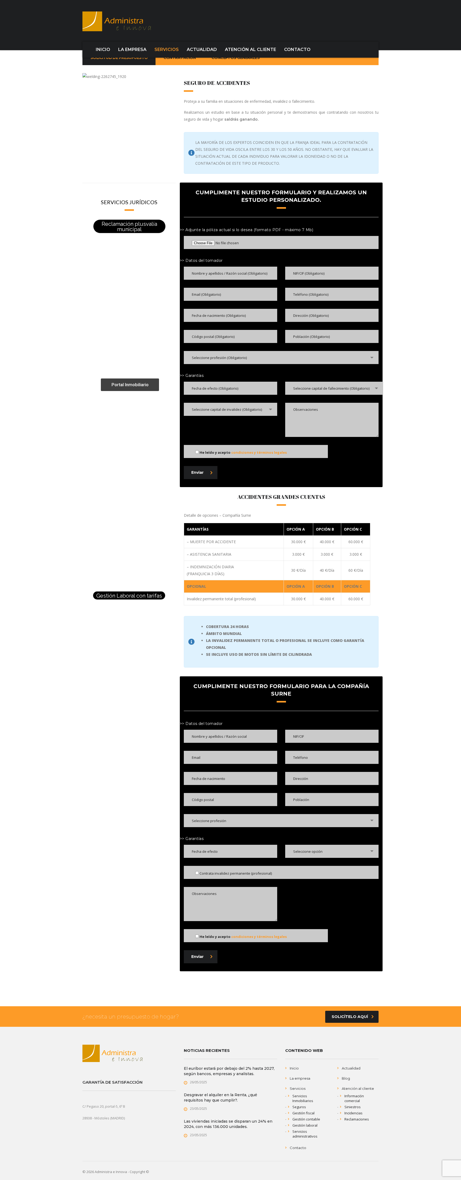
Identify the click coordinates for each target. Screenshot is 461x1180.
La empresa (300, 1078)
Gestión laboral (304, 1125)
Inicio (294, 1068)
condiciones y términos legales (259, 452)
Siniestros (352, 1106)
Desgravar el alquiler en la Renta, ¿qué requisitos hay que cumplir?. (220, 1097)
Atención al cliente (358, 1088)
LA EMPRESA (132, 49)
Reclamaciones (356, 1119)
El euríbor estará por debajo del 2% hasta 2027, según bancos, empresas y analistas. (229, 1071)
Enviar (197, 472)
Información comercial (354, 1098)
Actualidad (351, 1068)
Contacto (298, 1148)
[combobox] (281, 357)
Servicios (297, 1088)
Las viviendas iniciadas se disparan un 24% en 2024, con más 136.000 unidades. (228, 1124)
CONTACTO (297, 49)
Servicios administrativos (304, 1134)
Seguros (299, 1106)
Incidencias (353, 1113)
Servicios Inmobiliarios (302, 1098)
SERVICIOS (166, 49)
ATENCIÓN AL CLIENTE (250, 49)
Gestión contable (306, 1119)
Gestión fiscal (303, 1113)
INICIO (103, 49)
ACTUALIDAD (202, 49)
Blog (346, 1078)
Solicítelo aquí (350, 1016)
